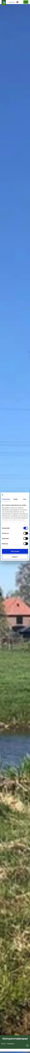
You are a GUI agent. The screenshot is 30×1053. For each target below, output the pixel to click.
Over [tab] (24, 499)
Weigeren (15, 556)
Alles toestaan (15, 551)
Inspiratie (11, 2)
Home (3, 1044)
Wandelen (10, 1044)
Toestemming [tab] (6, 499)
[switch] (25, 533)
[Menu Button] (25, 2)
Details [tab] (16, 499)
